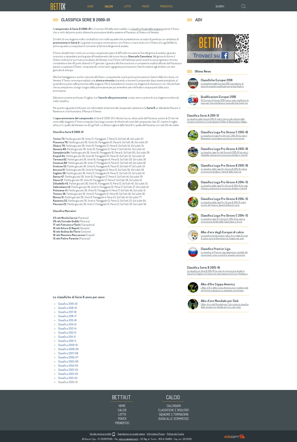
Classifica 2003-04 (68, 369)
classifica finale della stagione (147, 29)
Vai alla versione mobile (100, 433)
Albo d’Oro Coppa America (218, 284)
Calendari (174, 406)
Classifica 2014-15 (67, 324)
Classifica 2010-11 (67, 341)
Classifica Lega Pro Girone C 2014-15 (224, 215)
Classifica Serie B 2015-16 (203, 267)
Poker (145, 6)
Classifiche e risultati (173, 410)
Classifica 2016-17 (67, 316)
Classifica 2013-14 (67, 328)
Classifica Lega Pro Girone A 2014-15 (224, 182)
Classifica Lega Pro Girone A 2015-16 (224, 149)
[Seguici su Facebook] (218, 48)
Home (90, 6)
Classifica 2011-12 (67, 336)
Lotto (127, 6)
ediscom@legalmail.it (128, 439)
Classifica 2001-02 (68, 378)
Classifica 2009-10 (68, 345)
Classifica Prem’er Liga (215, 249)
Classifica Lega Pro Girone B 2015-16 (224, 165)
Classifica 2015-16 (67, 320)
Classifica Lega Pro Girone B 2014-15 (224, 199)
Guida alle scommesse (173, 419)
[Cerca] (243, 6)
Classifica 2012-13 (67, 332)
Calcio (109, 6)
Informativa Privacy (156, 433)
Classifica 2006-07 (68, 357)
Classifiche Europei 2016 (217, 80)
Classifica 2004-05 (68, 365)
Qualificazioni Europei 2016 (218, 97)
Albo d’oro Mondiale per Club (220, 301)
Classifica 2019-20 (68, 303)
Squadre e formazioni (173, 414)
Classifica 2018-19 (67, 308)
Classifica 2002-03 (68, 374)
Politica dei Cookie (175, 433)
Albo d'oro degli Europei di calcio (222, 232)
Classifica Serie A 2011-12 (203, 115)
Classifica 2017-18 (67, 312)
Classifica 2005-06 (68, 361)
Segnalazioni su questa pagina (131, 433)
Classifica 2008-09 (68, 349)
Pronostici (166, 6)
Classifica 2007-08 (68, 353)
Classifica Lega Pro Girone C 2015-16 (224, 132)
